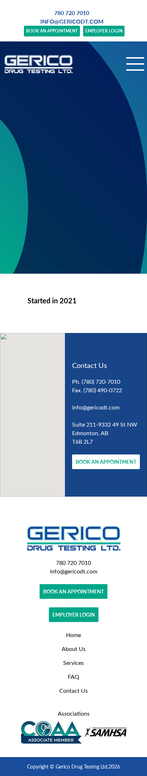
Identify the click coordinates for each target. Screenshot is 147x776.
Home (73, 634)
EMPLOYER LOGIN (103, 31)
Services (73, 662)
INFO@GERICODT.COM (71, 21)
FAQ (73, 676)
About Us (74, 648)
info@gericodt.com (96, 407)
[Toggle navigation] (135, 64)
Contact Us (73, 690)
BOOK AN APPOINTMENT (52, 31)
